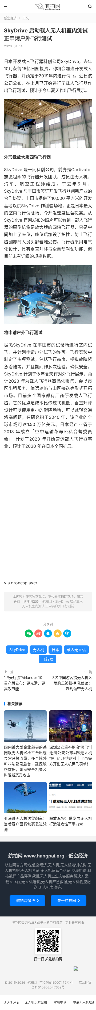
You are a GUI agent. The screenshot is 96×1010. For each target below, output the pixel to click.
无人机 (38, 649)
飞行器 (47, 659)
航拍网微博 (27, 900)
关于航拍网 (68, 900)
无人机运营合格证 (36, 1005)
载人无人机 (76, 649)
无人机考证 (12, 1002)
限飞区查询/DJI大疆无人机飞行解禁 (37, 923)
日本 (55, 649)
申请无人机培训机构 (84, 1005)
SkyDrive (17, 649)
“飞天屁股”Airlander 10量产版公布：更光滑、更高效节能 (24, 683)
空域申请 (60, 1002)
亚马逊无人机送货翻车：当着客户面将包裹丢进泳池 (25, 824)
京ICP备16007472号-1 (56, 982)
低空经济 (10, 18)
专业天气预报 (74, 923)
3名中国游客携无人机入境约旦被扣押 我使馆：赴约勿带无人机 (72, 683)
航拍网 (48, 6)
